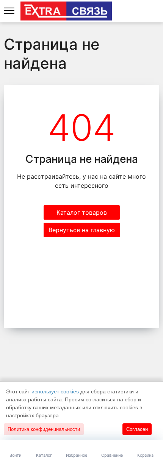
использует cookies (55, 391)
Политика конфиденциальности (44, 429)
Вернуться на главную (82, 230)
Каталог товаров (81, 212)
